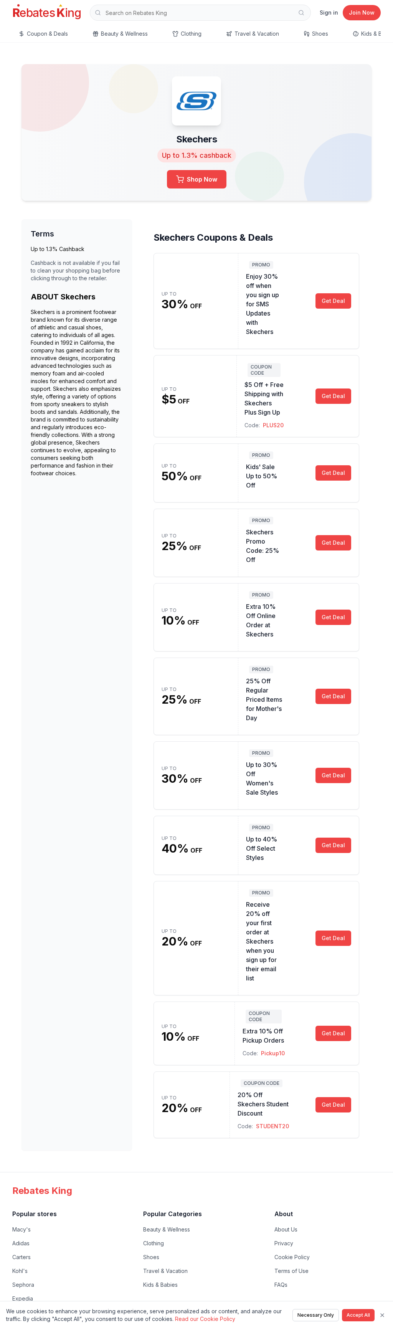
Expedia (22, 1298)
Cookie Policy (292, 1257)
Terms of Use (291, 1271)
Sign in (329, 12)
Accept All (358, 1315)
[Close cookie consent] (382, 1315)
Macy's (21, 1229)
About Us (285, 1229)
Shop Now (202, 179)
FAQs (280, 1284)
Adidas (21, 1243)
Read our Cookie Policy (205, 1319)
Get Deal (333, 301)
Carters (21, 1257)
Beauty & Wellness (166, 1229)
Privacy (283, 1243)
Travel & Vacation (165, 1271)
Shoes (151, 1257)
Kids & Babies (160, 1284)
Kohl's (20, 1271)
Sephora (23, 1284)
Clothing (153, 1243)
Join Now (362, 12)
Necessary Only (315, 1315)
